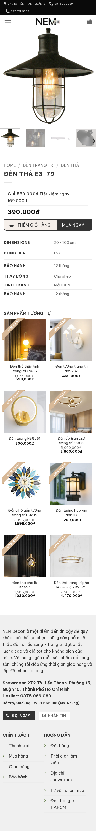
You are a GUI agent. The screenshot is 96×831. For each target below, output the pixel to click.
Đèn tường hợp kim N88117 (71, 512)
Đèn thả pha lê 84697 (24, 584)
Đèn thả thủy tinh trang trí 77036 (24, 368)
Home (10, 165)
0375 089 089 (35, 696)
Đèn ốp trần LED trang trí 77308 (71, 440)
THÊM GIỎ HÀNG (33, 225)
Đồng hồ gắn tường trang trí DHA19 (24, 512)
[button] (8, 22)
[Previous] (8, 76)
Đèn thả (70, 165)
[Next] (87, 76)
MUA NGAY (73, 225)
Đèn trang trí (38, 165)
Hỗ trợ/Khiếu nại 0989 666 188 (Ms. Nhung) (41, 703)
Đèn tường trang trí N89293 (71, 368)
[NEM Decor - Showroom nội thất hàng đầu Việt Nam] (48, 21)
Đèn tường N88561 (24, 438)
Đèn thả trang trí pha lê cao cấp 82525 (71, 584)
